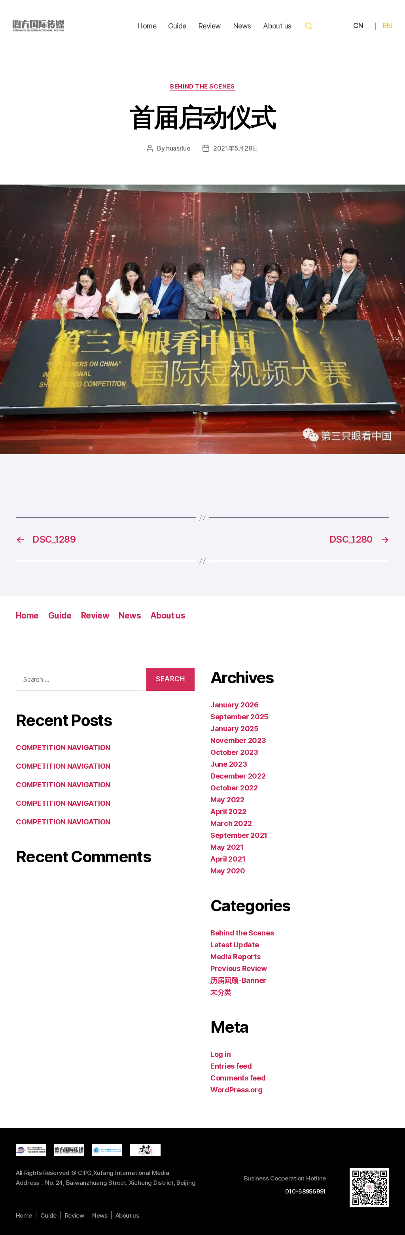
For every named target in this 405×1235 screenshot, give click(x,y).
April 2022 (228, 811)
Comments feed (238, 1078)
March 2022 (231, 823)
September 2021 (238, 835)
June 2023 (228, 764)
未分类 (220, 992)
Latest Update (234, 945)
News (242, 26)
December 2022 (238, 776)
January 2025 (234, 728)
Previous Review (238, 968)
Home (146, 26)
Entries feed (231, 1066)
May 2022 (227, 800)
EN (387, 25)
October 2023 (234, 752)
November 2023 (238, 740)
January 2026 (234, 705)
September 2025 (239, 717)
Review (209, 26)
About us (277, 26)
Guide (177, 26)
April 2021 (227, 859)
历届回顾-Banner (238, 980)
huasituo (178, 148)
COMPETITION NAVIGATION (63, 747)
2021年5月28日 (235, 148)
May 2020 (227, 871)
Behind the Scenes (202, 86)
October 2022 (234, 788)
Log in (220, 1054)
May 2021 (227, 847)
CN (358, 25)
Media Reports (235, 956)
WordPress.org (236, 1090)
